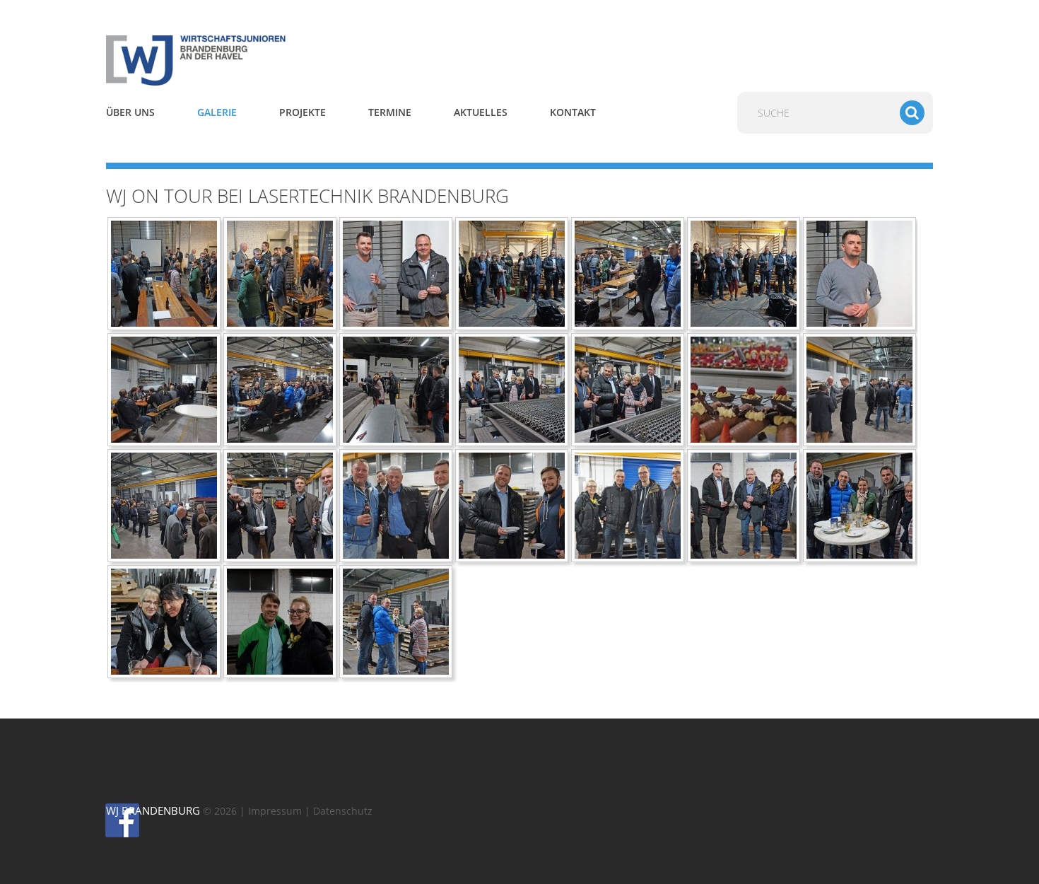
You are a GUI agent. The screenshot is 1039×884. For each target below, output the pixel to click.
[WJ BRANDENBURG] (237, 59)
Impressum (275, 811)
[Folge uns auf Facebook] (112, 819)
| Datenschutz (338, 811)
